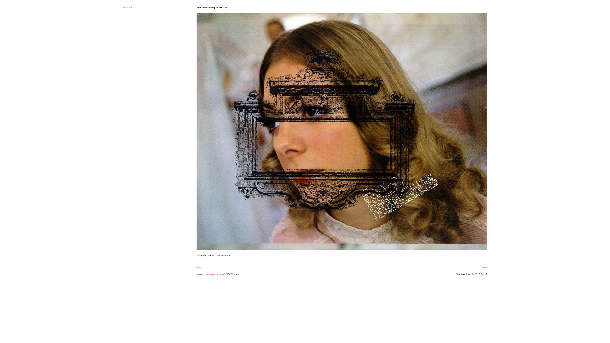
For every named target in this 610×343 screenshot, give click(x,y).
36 (225, 274)
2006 (125, 7)
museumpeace (210, 274)
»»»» (484, 267)
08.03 (132, 7)
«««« (199, 267)
